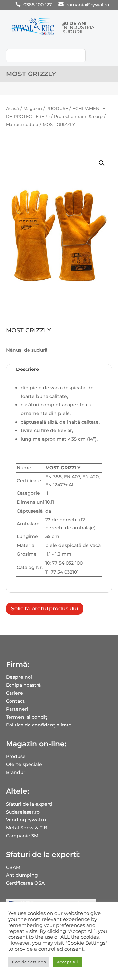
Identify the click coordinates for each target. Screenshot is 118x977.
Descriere (27, 369)
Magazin (32, 108)
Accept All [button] (67, 961)
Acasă (12, 108)
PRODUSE (57, 108)
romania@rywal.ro (87, 5)
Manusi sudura (22, 124)
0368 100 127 (37, 5)
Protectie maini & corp (78, 116)
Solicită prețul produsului (44, 609)
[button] (102, 163)
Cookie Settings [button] (29, 961)
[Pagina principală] (32, 35)
